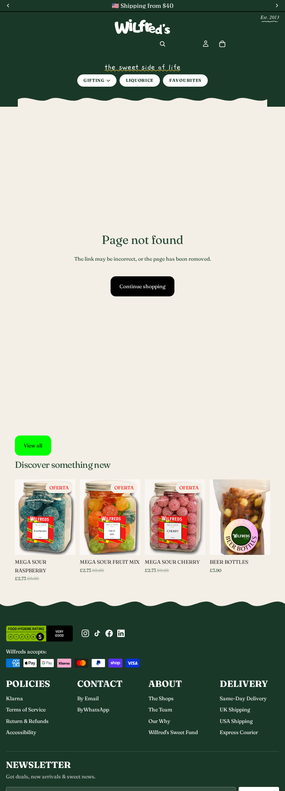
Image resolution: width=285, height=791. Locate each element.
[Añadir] (193, 543)
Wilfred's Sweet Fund (173, 732)
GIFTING (94, 80)
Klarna (14, 698)
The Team (160, 709)
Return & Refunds (27, 721)
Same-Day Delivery (243, 698)
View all (33, 445)
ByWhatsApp (93, 709)
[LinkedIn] (121, 633)
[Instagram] (85, 633)
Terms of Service (26, 709)
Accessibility (21, 732)
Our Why (159, 721)
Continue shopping (142, 286)
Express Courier (239, 732)
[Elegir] (64, 543)
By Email (88, 698)
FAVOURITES (185, 80)
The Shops (161, 698)
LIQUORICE (140, 80)
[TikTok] (97, 633)
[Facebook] (109, 633)
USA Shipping (236, 721)
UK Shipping (235, 709)
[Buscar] (162, 44)
